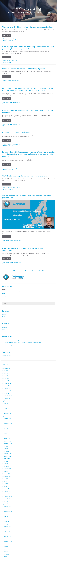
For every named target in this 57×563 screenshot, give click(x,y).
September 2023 (7, 443)
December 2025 (7, 388)
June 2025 (5, 403)
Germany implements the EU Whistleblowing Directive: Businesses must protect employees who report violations (28, 48)
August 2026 (6, 368)
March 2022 (6, 466)
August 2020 (6, 499)
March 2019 (6, 521)
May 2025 (5, 406)
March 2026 (6, 380)
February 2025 (7, 413)
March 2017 (6, 554)
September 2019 (7, 511)
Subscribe (4, 327)
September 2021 (7, 476)
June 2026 (5, 373)
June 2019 (5, 516)
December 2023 (7, 441)
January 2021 (6, 488)
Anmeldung (5, 329)
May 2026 (5, 375)
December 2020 (7, 491)
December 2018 (7, 526)
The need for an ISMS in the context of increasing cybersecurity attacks (28, 27)
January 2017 (6, 556)
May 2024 (5, 431)
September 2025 (7, 396)
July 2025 (5, 401)
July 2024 (5, 428)
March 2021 (6, 486)
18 (25, 270)
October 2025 (6, 393)
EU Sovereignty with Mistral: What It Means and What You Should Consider (22, 342)
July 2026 (5, 370)
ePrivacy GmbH (15, 39)
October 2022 (6, 458)
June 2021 (5, 478)
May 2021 (5, 481)
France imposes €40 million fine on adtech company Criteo (23, 69)
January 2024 (6, 438)
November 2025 (7, 391)
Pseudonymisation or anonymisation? (16, 132)
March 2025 (6, 411)
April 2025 (6, 408)
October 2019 (6, 509)
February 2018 (7, 536)
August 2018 (6, 531)
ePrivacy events (8, 242)
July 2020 (5, 501)
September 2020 (7, 496)
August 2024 (6, 426)
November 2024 (7, 418)
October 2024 (6, 421)
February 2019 (7, 524)
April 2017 (6, 551)
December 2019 (7, 506)
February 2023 (7, 453)
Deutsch (4, 317)
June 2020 (5, 504)
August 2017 (6, 544)
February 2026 (7, 383)
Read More (6, 35)
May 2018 (5, 534)
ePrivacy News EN (8, 40)
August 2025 (6, 398)
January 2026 (6, 386)
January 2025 (6, 416)
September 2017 (7, 541)
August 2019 (6, 514)
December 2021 (7, 471)
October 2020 (6, 494)
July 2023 (5, 446)
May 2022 (5, 463)
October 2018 (6, 529)
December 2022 (7, 456)
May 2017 (5, 549)
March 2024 (6, 436)
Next (43, 270)
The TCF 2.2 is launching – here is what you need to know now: (24, 176)
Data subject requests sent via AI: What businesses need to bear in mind (21, 345)
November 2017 (7, 539)
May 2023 (5, 448)
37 (39, 270)
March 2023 (6, 451)
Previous (15, 270)
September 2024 (7, 423)
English (4, 314)
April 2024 (6, 433)
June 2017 (5, 546)
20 (32, 270)
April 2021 (6, 483)
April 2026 (6, 378)
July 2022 (5, 461)
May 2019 (5, 519)
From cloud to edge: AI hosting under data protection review (18, 340)
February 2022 (7, 468)
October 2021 (6, 473)
